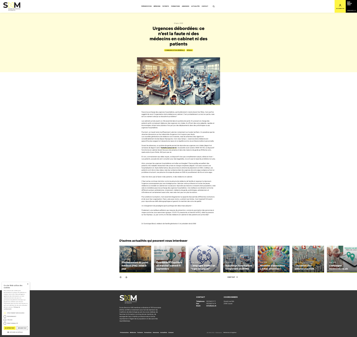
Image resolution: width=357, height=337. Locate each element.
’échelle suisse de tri (168, 148)
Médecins (157, 6)
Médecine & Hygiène (229, 332)
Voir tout (231, 277)
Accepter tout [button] (9, 328)
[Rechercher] (214, 6)
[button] (121, 277)
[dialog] (16, 308)
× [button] (27, 284)
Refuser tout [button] (22, 328)
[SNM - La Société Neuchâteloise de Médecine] (12, 6)
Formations (175, 6)
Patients (165, 6)
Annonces (185, 6)
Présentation (146, 6)
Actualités (195, 6)
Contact (205, 6)
